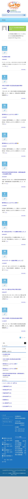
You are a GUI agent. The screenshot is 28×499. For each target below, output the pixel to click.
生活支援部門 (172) (7, 406)
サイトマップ (6, 418)
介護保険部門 (4, 59)
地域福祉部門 (4, 234)
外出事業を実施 (6, 56)
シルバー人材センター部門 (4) (10, 383)
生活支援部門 (4, 117)
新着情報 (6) (6, 399)
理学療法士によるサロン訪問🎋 (10, 203)
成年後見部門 (4, 176)
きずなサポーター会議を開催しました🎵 (12, 260)
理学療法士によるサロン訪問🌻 (10, 143)
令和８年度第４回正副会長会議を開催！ (12, 85)
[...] (7, 66)
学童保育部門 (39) (7, 393)
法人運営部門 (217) (7, 403)
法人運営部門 (4, 88)
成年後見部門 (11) (7, 396)
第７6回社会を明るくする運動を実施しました (14, 231)
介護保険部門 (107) (7, 386)
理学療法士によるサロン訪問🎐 (10, 114)
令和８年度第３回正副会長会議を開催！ (12, 318)
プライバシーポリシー (7, 423)
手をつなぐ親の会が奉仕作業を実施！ (12, 289)
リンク (4, 415)
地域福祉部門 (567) (7, 389)
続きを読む (23, 69)
